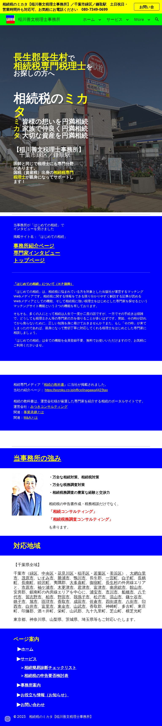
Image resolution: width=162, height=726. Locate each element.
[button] (157, 19)
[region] (81, 6)
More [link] (139, 19)
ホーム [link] (89, 19)
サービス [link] (115, 19)
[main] (57, 119)
